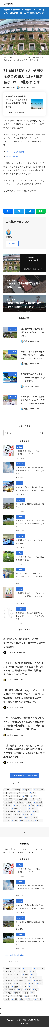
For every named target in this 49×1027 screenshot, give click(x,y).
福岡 (26, 814)
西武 (27, 817)
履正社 (8, 805)
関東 (15, 820)
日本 (24, 808)
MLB (7, 790)
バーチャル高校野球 (15, 151)
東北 (20, 811)
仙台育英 (9, 799)
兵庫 (32, 799)
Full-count (11, 652)
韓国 (30, 820)
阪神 (23, 820)
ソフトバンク (22, 793)
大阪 (29, 802)
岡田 (17, 805)
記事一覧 (12, 243)
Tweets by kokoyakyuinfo (13, 955)
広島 (32, 805)
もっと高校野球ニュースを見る (24, 775)
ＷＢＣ (39, 820)
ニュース (33, 87)
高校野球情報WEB (26, 1020)
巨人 (24, 805)
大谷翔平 (20, 802)
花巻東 (19, 817)
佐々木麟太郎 (22, 799)
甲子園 (8, 814)
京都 (26, 796)
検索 (41, 432)
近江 (35, 817)
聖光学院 (9, 817)
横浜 (36, 811)
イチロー (27, 790)
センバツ (9, 793)
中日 (18, 796)
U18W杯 (17, 790)
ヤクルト (9, 796)
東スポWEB (10, 811)
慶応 (7, 808)
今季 (34, 796)
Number (10, 680)
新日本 (16, 808)
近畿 (7, 820)
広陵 (40, 805)
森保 (28, 811)
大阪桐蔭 (39, 802)
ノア (32, 793)
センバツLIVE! (12, 156)
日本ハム (34, 808)
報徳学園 (9, 802)
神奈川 (17, 814)
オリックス (39, 790)
